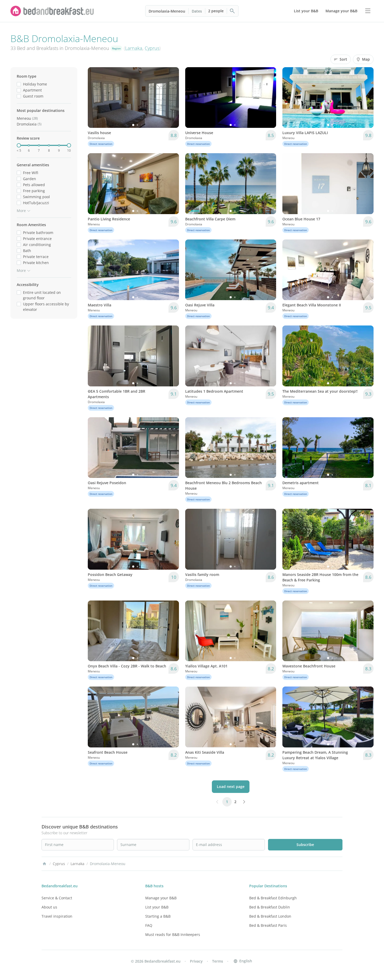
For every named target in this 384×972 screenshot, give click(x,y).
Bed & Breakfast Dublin (269, 907)
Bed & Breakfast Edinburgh (273, 897)
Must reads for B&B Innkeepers (172, 934)
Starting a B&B (158, 916)
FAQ (148, 925)
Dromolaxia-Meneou (167, 11)
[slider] (19, 145)
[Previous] (95, 97)
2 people (216, 10)
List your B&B (156, 907)
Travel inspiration (57, 916)
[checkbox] (19, 84)
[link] (52, 11)
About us (49, 907)
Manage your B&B (161, 897)
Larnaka (133, 48)
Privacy (196, 961)
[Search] (232, 10)
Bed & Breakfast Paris (268, 925)
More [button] (21, 210)
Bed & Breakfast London (270, 916)
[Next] (171, 97)
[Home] (44, 864)
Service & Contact (57, 897)
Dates (197, 11)
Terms (217, 961)
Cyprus (152, 48)
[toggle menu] (368, 11)
